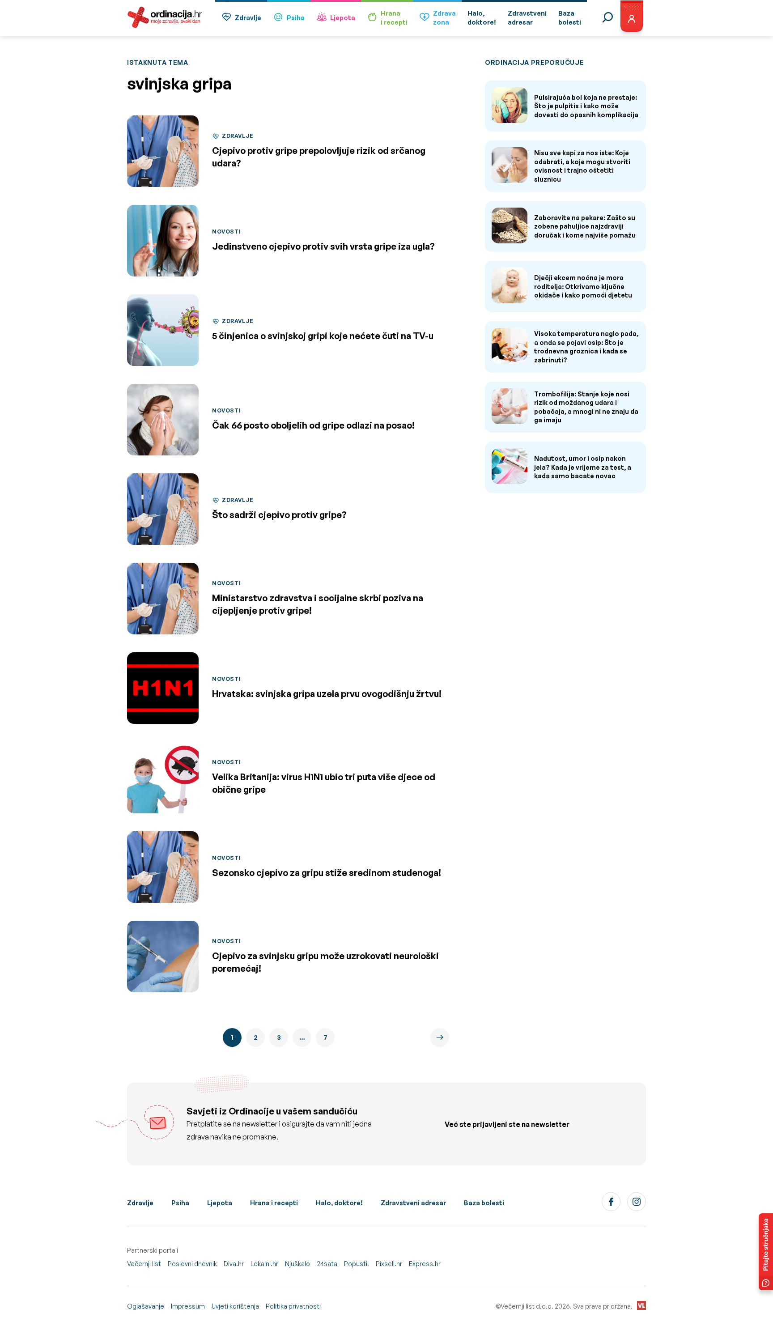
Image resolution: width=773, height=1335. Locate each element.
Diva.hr (234, 1263)
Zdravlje (248, 17)
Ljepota (342, 17)
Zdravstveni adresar (413, 1203)
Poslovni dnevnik (192, 1263)
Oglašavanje (145, 1306)
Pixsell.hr (389, 1263)
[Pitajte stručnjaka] (766, 1251)
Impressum (188, 1306)
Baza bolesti (484, 1203)
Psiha (296, 17)
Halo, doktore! (339, 1203)
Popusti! (356, 1263)
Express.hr (425, 1263)
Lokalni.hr (264, 1263)
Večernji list (144, 1263)
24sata (327, 1263)
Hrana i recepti (274, 1203)
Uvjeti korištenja (235, 1306)
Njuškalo (297, 1263)
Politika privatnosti (293, 1306)
